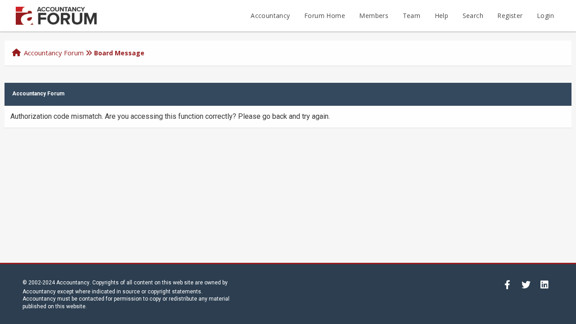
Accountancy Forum (54, 52)
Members (373, 15)
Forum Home (324, 15)
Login (545, 15)
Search (473, 15)
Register (509, 15)
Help (442, 15)
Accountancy (270, 15)
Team (412, 15)
